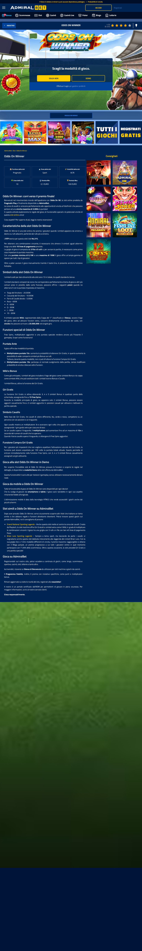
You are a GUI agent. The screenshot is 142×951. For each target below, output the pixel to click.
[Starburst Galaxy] (98, 199)
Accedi (98, 7)
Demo (88, 78)
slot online (14, 214)
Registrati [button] (118, 7)
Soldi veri (54, 78)
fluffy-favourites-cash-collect (9, 124)
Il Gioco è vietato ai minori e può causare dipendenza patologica (62, 1)
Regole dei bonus (71, 115)
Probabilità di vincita (95, 1)
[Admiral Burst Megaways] (98, 225)
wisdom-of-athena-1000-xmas (59, 124)
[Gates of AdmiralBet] (125, 172)
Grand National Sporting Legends (21, 524)
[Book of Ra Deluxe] (98, 172)
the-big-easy (77, 122)
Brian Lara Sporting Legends (19, 535)
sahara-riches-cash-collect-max (32, 124)
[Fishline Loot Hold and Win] (125, 225)
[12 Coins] (98, 251)
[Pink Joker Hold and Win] (125, 199)
